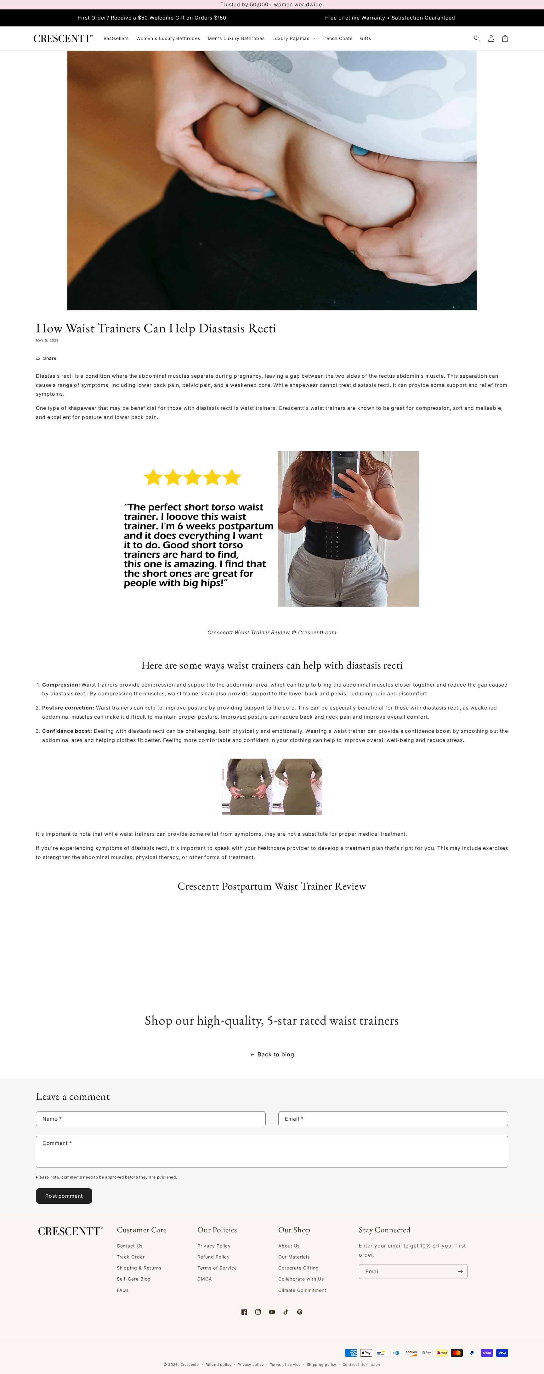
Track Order (131, 1256)
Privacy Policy (213, 1245)
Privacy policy (251, 1364)
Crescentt (189, 1364)
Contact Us (130, 1245)
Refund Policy (213, 1256)
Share (50, 358)
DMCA (204, 1278)
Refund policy (218, 1364)
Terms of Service (217, 1267)
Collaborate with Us (301, 1278)
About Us (289, 1245)
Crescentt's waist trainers (312, 408)
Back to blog (276, 1054)
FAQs (123, 1290)
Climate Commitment (302, 1290)
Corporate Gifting (298, 1267)
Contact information (361, 1364)
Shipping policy (322, 1364)
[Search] (477, 38)
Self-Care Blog (134, 1278)
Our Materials (294, 1256)
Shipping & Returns (139, 1267)
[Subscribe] (460, 1271)
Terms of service (285, 1364)
